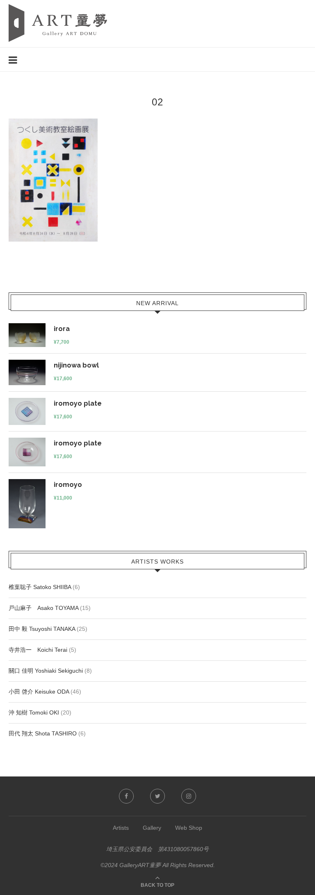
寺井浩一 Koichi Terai (38, 649)
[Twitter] (157, 796)
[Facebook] (126, 796)
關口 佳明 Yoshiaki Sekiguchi (46, 670)
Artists (121, 827)
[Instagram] (188, 796)
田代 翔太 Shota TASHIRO (43, 733)
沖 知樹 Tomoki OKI (34, 712)
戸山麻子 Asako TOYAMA (43, 608)
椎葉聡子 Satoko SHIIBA (40, 587)
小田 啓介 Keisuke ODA (39, 691)
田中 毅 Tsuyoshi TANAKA (42, 629)
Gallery (152, 827)
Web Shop (188, 827)
